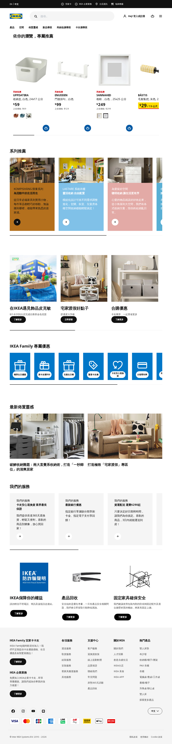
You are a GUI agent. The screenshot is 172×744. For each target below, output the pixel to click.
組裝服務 (66, 659)
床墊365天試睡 (95, 682)
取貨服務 (66, 654)
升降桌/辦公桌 (147, 688)
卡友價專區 (81, 27)
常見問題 (92, 677)
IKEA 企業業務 (85, 4)
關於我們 (118, 648)
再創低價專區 (64, 27)
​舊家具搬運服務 (70, 671)
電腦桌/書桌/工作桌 (150, 677)
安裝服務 (66, 665)
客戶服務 (92, 648)
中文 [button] (153, 711)
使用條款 (144, 736)
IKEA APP (119, 677)
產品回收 (92, 688)
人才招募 (118, 654)
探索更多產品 (147, 699)
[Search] (35, 16)
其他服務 (66, 677)
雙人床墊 (144, 648)
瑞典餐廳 (119, 4)
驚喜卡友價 (93, 374)
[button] (162, 197)
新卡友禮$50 (44, 374)
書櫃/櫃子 (145, 682)
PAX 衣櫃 (144, 665)
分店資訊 (103, 4)
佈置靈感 (33, 27)
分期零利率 (142, 374)
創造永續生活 (121, 659)
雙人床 (143, 694)
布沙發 (143, 654)
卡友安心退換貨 (118, 374)
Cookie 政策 (156, 736)
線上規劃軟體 (95, 659)
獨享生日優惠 (20, 374)
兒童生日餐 (69, 374)
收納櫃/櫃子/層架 (149, 659)
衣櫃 (142, 671)
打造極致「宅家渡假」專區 (108, 464)
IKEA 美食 (119, 671)
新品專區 (47, 27)
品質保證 (92, 665)
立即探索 (69, 319)
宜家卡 (68, 4)
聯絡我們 (92, 671)
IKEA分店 (118, 665)
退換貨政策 (93, 654)
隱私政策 (134, 736)
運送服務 (66, 648)
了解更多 (18, 319)
